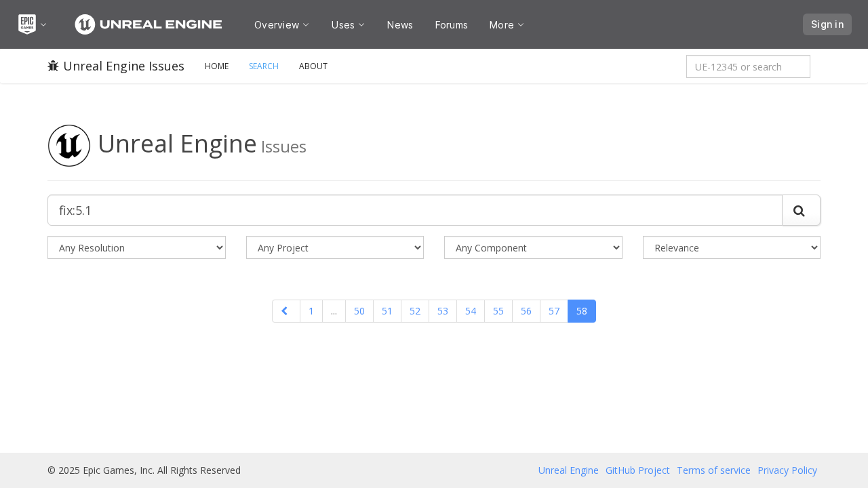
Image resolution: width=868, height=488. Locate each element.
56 (526, 310)
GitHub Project (638, 470)
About (313, 66)
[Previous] (286, 311)
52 (415, 310)
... (334, 310)
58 (581, 310)
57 (554, 310)
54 (470, 310)
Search (264, 66)
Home (217, 66)
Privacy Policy (787, 470)
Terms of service (714, 470)
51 (387, 310)
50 (359, 310)
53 (442, 310)
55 (498, 310)
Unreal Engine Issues (123, 66)
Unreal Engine (568, 470)
